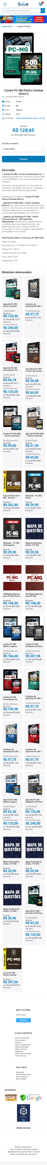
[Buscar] (43, 10)
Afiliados (23, 1020)
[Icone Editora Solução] (23, 4)
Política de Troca (21, 1049)
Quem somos (21, 1015)
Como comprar (20, 1040)
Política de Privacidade (23, 1053)
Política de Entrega (21, 1047)
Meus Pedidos (21, 1079)
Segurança (19, 1051)
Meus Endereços (22, 1077)
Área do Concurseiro (22, 1038)
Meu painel (20, 1072)
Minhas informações (23, 1074)
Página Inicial (7, 26)
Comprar (23, 159)
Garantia (18, 1042)
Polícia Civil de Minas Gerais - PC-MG (30, 118)
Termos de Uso (20, 1056)
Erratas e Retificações (22, 1045)
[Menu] (5, 4)
